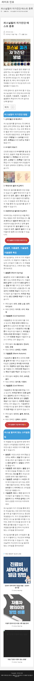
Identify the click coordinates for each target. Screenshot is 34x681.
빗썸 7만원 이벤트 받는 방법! (17, 659)
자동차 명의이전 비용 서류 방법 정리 (17, 623)
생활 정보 (24, 34)
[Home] (1, 11)
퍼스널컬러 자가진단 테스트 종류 (19, 11)
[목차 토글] (12, 107)
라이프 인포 (8, 1)
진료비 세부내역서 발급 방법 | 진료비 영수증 (17, 587)
